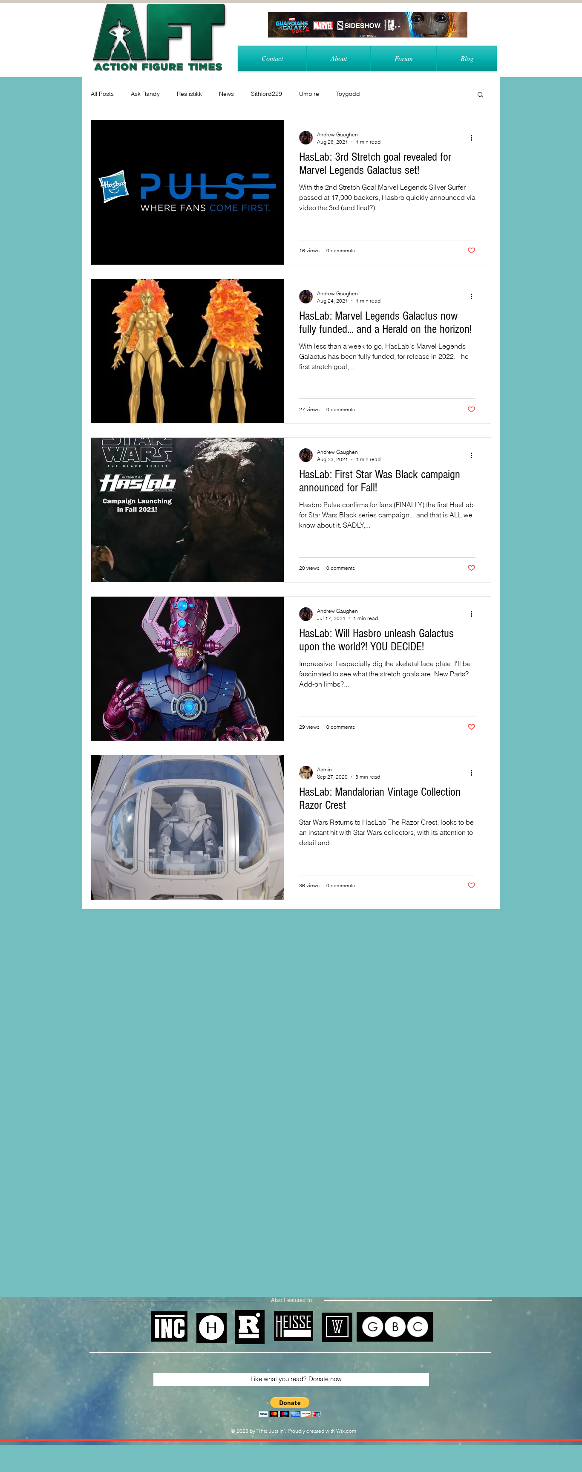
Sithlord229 (266, 94)
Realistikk (189, 94)
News (226, 94)
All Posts (102, 94)
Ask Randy (145, 94)
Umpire (309, 94)
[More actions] (474, 138)
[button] (480, 95)
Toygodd (348, 94)
